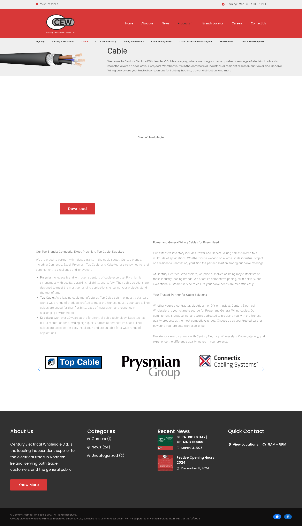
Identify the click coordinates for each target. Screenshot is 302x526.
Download (77, 208)
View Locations (245, 444)
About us (147, 23)
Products (184, 23)
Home (129, 23)
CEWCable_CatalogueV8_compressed (28, 209)
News (165, 23)
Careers (237, 23)
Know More (28, 484)
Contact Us (258, 23)
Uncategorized (105, 455)
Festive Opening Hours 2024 (195, 460)
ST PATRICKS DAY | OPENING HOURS (192, 439)
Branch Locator (213, 23)
